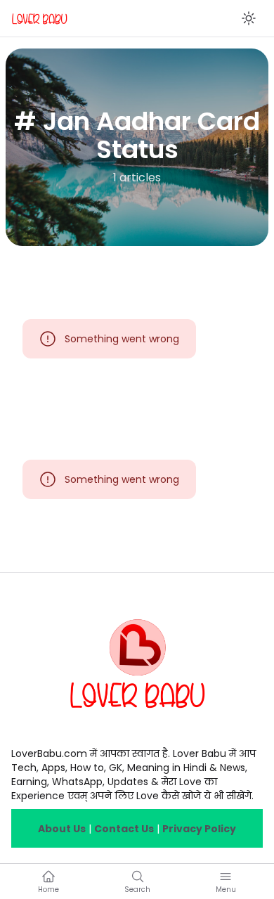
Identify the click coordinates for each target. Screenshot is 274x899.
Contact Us (124, 829)
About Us (62, 829)
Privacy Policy (199, 829)
